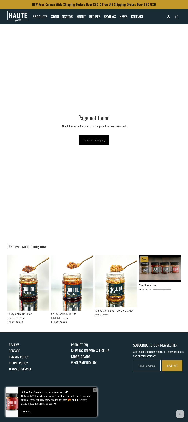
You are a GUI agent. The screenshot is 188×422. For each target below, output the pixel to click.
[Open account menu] (168, 17)
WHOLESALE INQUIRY (84, 362)
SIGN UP (172, 365)
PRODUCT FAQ (79, 344)
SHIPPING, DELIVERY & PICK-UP (90, 350)
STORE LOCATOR (81, 356)
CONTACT (14, 350)
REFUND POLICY (18, 363)
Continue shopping (94, 140)
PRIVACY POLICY (19, 357)
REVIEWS (14, 344)
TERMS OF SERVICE (20, 369)
